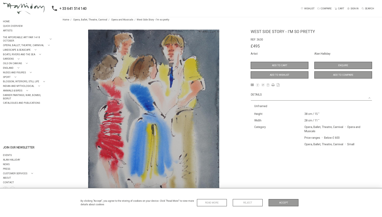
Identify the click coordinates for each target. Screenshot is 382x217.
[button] (28, 39)
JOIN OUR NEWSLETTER (18, 147)
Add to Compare (343, 75)
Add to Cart (279, 65)
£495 (255, 46)
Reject (247, 202)
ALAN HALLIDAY (11, 159)
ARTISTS (7, 30)
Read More (212, 202)
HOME (6, 21)
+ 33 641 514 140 (73, 8)
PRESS (6, 169)
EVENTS (7, 155)
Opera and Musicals (122, 19)
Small (350, 144)
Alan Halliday (322, 53)
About (7, 177)
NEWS (6, 164)
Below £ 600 (332, 137)
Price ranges (312, 137)
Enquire (343, 65)
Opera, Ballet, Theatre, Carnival (90, 19)
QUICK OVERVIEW (13, 26)
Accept (283, 202)
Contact (8, 182)
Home (66, 19)
